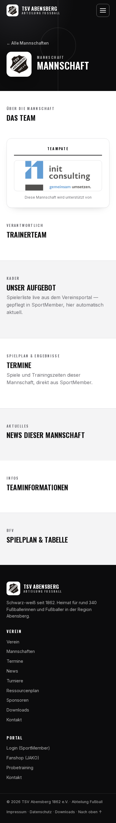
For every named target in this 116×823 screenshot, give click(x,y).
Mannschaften (21, 651)
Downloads (18, 709)
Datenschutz (41, 812)
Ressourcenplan (23, 690)
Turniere (15, 680)
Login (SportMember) (28, 747)
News (12, 670)
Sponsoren (18, 700)
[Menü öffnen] (102, 10)
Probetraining (20, 767)
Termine (15, 661)
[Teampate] (58, 175)
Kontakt (14, 719)
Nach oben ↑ (90, 812)
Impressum (16, 812)
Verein (13, 641)
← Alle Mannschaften (28, 43)
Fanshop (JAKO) (23, 757)
